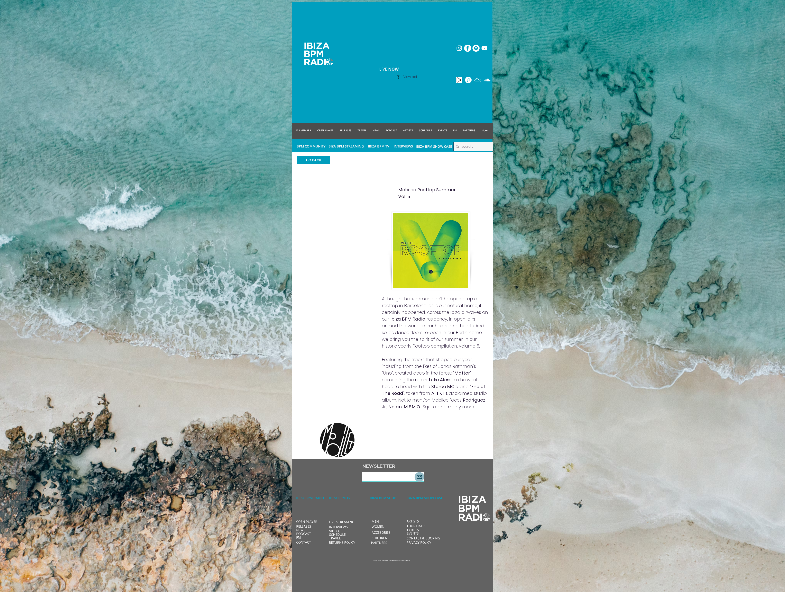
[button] (342, 521)
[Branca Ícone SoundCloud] (487, 80)
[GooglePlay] (459, 80)
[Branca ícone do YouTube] (484, 48)
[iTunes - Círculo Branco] (468, 80)
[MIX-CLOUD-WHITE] (477, 80)
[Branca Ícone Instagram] (459, 48)
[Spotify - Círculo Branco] (476, 48)
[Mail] (419, 477)
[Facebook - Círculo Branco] (467, 48)
